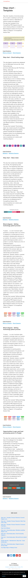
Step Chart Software (5, 528)
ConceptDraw (6, 1)
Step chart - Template (9, 9)
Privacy (19, 567)
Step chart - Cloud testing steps (13, 57)
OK (24, 576)
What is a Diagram (7, 53)
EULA (16, 567)
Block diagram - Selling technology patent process (11, 225)
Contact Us (7, 567)
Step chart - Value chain (11, 158)
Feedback (12, 567)
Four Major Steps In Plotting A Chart (9, 547)
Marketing (5, 153)
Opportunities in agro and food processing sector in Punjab (13, 432)
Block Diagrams (17, 53)
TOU (22, 567)
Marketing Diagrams (14, 153)
